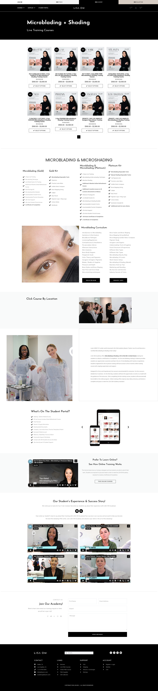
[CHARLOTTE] (52, 303)
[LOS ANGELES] (52, 310)
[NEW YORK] (52, 317)
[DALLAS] (52, 308)
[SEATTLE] (52, 322)
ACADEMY (99, 2)
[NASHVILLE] (52, 315)
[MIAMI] (52, 313)
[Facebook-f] (111, 653)
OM (57, 2)
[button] (82, 427)
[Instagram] (114, 653)
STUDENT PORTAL (43, 8)
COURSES (19, 8)
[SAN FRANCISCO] (52, 320)
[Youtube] (121, 653)
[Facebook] (77, 511)
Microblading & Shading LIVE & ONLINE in (117, 356)
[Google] (81, 511)
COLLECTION (139, 2)
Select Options (40, 86)
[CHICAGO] (52, 306)
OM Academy (97, 356)
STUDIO (60, 2)
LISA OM (19, 2)
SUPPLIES (30, 8)
